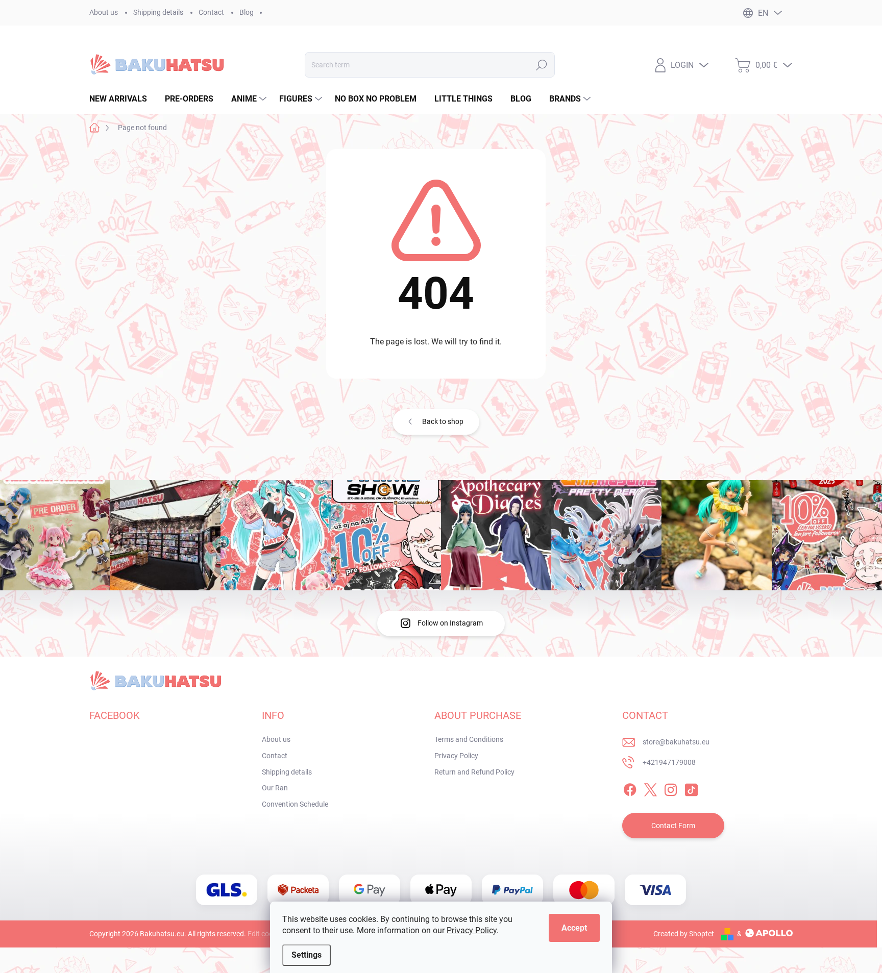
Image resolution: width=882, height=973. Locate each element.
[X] (650, 788)
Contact (211, 12)
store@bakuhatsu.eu (676, 742)
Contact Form (673, 825)
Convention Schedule (295, 804)
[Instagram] (670, 788)
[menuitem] (122, 99)
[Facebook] (630, 788)
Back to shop (442, 421)
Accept (574, 928)
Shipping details (158, 12)
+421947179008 (669, 762)
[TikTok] (691, 788)
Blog (246, 12)
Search (541, 65)
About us (103, 12)
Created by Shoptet (683, 934)
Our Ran (275, 788)
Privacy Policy (472, 930)
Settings (306, 955)
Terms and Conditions (468, 739)
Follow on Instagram (450, 623)
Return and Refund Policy (474, 772)
